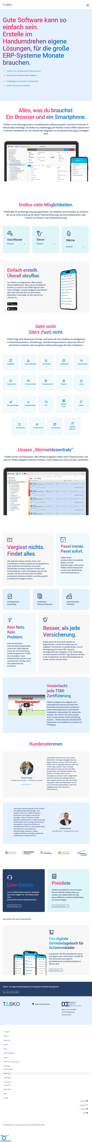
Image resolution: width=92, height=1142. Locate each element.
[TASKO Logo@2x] (11, 1002)
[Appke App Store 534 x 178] (12, 308)
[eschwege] (46, 849)
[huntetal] (81, 849)
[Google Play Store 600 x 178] (12, 303)
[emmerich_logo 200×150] (64, 849)
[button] (16, 244)
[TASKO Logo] (7, 4)
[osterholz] (28, 849)
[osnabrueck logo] (11, 849)
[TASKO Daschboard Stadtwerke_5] (46, 139)
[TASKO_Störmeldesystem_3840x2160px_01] (46, 467)
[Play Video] (27, 705)
